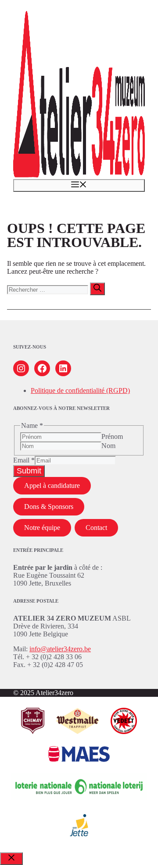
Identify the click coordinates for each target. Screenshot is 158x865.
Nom (108, 445)
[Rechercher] (97, 288)
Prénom (112, 436)
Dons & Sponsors (48, 506)
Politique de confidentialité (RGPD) (80, 390)
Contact (96, 527)
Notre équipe (42, 527)
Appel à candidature (52, 485)
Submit (29, 470)
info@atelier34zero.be (60, 649)
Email (24, 460)
